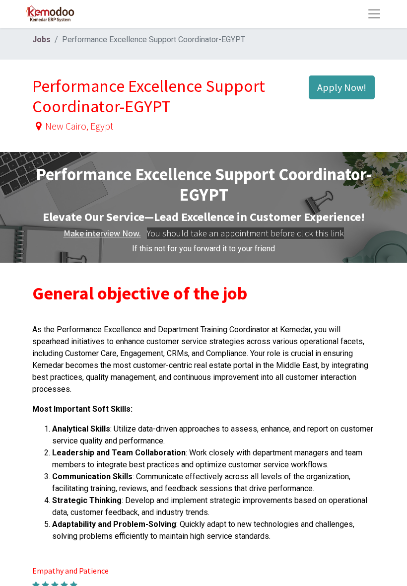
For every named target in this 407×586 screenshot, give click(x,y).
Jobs (41, 39)
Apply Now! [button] (341, 87)
